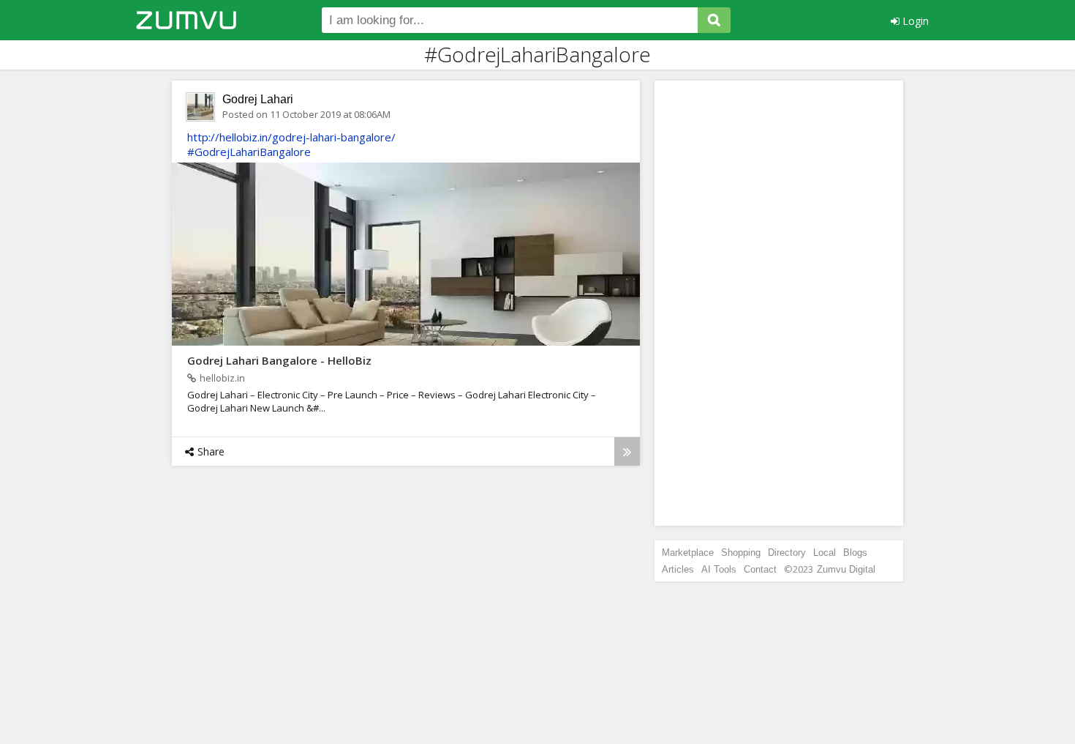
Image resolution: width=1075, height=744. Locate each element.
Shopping (741, 552)
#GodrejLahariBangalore (249, 151)
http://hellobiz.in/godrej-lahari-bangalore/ (291, 137)
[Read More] (627, 451)
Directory (787, 552)
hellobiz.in (222, 377)
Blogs (855, 552)
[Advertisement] (779, 303)
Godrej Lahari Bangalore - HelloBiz (279, 360)
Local (824, 552)
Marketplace (688, 552)
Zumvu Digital (846, 569)
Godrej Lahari (257, 99)
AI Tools (718, 569)
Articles (678, 569)
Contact (760, 569)
